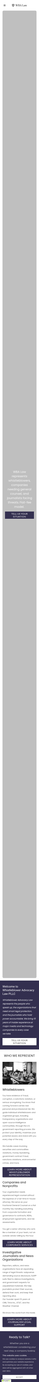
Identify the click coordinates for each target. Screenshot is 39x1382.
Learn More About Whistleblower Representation (19, 1172)
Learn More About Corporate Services (19, 1243)
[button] (5, 5)
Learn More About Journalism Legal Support (19, 1322)
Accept (19, 1377)
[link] (19, 5)
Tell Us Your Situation (19, 515)
